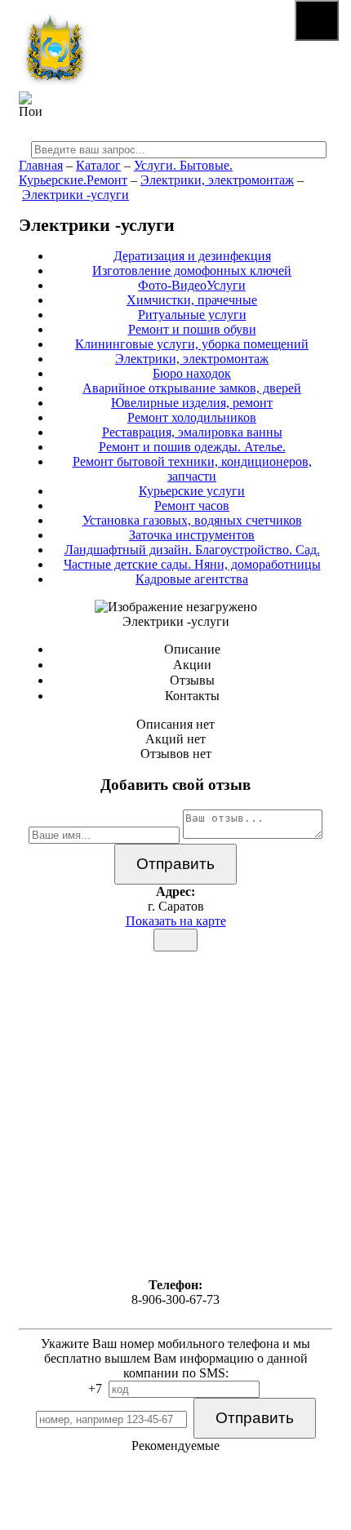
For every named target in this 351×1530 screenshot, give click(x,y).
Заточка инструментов (192, 535)
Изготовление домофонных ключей (191, 270)
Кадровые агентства (192, 579)
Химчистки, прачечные (192, 300)
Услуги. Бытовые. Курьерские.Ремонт (126, 172)
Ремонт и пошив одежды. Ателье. (192, 447)
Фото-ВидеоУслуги (192, 285)
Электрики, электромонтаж (217, 180)
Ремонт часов (191, 505)
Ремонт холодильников (191, 417)
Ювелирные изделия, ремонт (192, 403)
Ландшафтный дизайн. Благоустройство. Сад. (192, 550)
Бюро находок (192, 373)
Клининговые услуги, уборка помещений (192, 344)
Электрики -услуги (75, 195)
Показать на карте (176, 921)
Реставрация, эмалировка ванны (192, 432)
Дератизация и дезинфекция (192, 256)
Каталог (98, 165)
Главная (41, 165)
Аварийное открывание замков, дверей (191, 388)
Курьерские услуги (192, 491)
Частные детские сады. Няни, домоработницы (192, 564)
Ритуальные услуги (192, 315)
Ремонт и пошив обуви (192, 329)
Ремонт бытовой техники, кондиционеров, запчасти (192, 469)
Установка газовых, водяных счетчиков (192, 520)
